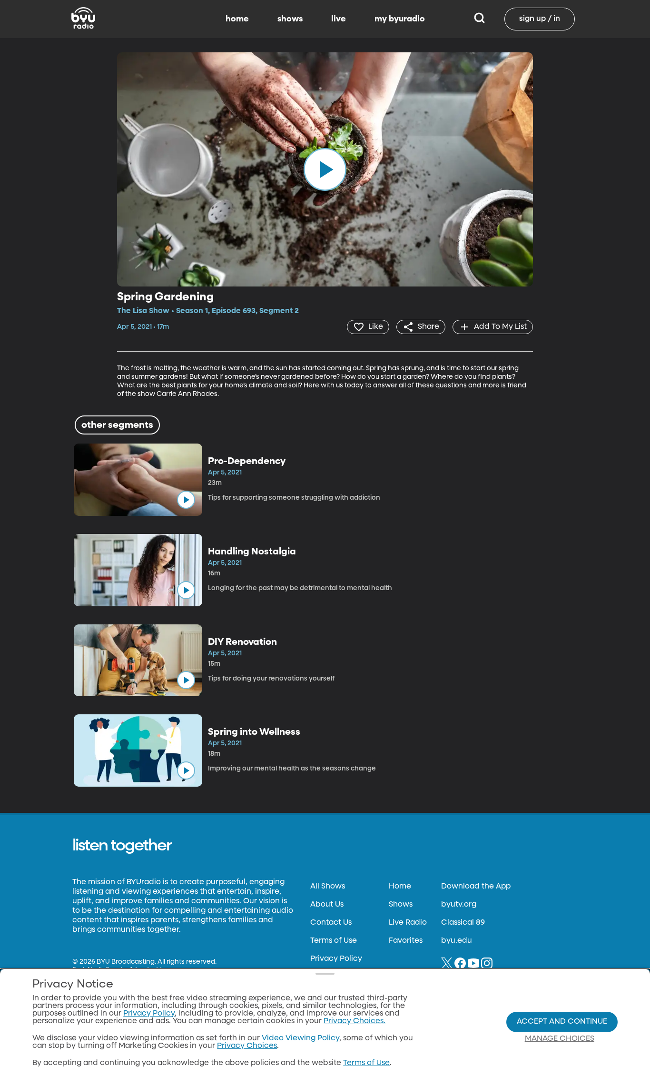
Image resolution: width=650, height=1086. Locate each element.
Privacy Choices (247, 1046)
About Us (327, 904)
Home (400, 886)
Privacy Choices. (354, 1021)
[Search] (479, 19)
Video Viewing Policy (300, 1038)
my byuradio (399, 19)
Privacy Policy (336, 959)
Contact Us (331, 923)
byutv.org (458, 904)
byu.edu (456, 941)
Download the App (476, 886)
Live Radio (408, 923)
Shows (401, 904)
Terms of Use (333, 941)
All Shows (327, 886)
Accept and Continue (562, 1022)
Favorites (406, 941)
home (237, 19)
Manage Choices (559, 1039)
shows (290, 19)
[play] (325, 169)
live (338, 19)
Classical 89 (463, 923)
